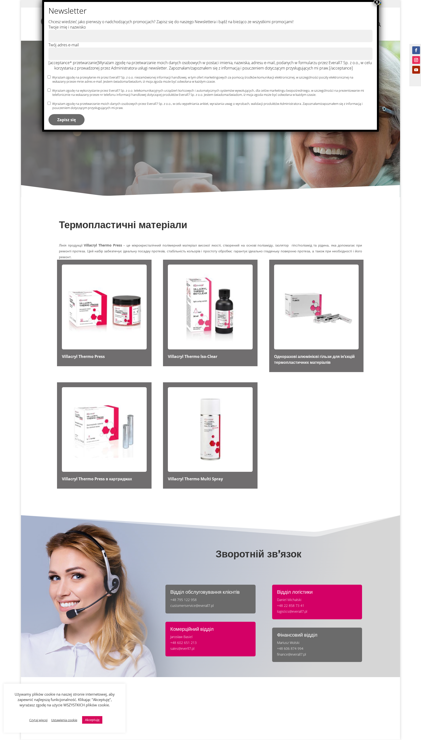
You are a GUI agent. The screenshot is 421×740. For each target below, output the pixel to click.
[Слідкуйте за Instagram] (416, 60)
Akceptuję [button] (92, 720)
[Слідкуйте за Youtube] (416, 70)
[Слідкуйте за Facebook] (416, 50)
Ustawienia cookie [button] (64, 720)
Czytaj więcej (38, 720)
